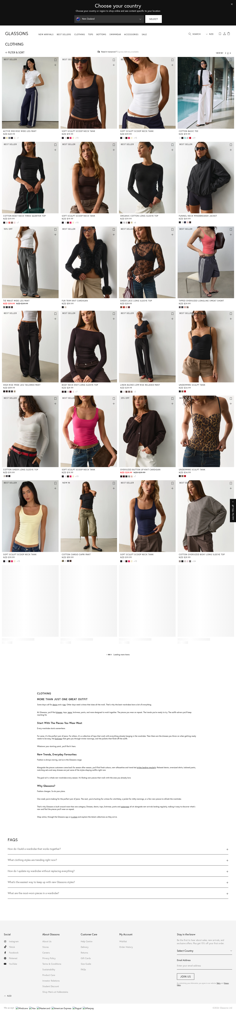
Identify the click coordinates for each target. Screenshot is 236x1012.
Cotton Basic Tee (188, 131)
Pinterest (13, 958)
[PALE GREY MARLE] (129, 476)
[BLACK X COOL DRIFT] (182, 307)
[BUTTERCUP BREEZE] (73, 138)
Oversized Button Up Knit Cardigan (140, 469)
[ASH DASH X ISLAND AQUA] (9, 138)
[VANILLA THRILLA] (14, 138)
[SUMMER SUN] (132, 223)
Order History (126, 946)
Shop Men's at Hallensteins (55, 991)
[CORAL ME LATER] (9, 223)
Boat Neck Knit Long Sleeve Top (80, 385)
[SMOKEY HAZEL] (12, 223)
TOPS (90, 34)
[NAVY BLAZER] (185, 222)
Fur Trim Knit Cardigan (75, 300)
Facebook (13, 952)
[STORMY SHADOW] (190, 222)
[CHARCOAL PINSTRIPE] (12, 391)
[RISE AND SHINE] (7, 138)
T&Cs (218, 983)
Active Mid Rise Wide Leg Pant (19, 131)
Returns (84, 952)
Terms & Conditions (51, 963)
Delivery (84, 946)
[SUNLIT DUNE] (14, 391)
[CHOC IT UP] (68, 138)
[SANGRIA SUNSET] (124, 476)
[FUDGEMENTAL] (7, 391)
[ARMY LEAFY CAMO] (188, 307)
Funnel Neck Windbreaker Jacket (198, 216)
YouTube (13, 963)
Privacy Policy (49, 958)
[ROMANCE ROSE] (14, 223)
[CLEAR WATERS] (185, 138)
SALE (144, 34)
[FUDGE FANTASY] (71, 561)
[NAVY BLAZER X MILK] (4, 138)
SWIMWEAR (115, 34)
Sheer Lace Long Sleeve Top (136, 300)
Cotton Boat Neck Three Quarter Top (24, 216)
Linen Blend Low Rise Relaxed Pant (140, 385)
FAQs (83, 969)
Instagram (14, 941)
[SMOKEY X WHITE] (129, 392)
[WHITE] (65, 138)
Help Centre (86, 941)
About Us (46, 941)
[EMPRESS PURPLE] (129, 307)
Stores (45, 946)
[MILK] (182, 222)
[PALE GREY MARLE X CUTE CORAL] (185, 307)
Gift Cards (86, 958)
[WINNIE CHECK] (7, 307)
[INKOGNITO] (68, 561)
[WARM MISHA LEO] (182, 391)
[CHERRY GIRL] (124, 307)
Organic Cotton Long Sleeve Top (139, 216)
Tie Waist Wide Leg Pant (16, 300)
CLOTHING (79, 34)
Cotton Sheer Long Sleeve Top (20, 469)
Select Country (185, 950)
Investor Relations (51, 980)
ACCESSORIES (131, 34)
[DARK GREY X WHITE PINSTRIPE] (9, 307)
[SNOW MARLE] (188, 138)
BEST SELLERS (64, 34)
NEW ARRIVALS (46, 34)
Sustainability (48, 969)
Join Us (185, 976)
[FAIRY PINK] (73, 392)
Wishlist (123, 941)
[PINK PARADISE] (71, 138)
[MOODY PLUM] (71, 392)
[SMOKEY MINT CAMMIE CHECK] (132, 392)
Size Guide (86, 963)
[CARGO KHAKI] (63, 561)
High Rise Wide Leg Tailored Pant (21, 385)
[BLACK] (12, 138)
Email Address (184, 960)
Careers (46, 952)
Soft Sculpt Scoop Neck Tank (78, 131)
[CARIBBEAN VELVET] (65, 307)
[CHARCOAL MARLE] (4, 307)
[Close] (232, 4)
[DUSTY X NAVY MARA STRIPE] (190, 561)
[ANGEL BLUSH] (188, 222)
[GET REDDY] (190, 138)
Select (153, 19)
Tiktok (12, 946)
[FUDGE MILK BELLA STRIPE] (180, 561)
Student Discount (50, 986)
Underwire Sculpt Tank (192, 385)
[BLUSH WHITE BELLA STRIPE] (188, 561)
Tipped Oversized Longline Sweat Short (201, 300)
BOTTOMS (101, 34)
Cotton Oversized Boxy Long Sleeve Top (202, 554)
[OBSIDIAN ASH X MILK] (180, 307)
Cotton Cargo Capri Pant (76, 554)
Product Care (48, 975)
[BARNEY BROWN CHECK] (12, 307)
